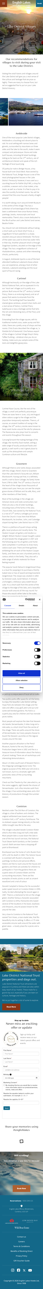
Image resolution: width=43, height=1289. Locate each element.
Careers (21, 1241)
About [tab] (35, 605)
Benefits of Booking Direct (22, 1251)
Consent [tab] (7, 605)
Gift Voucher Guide (22, 1261)
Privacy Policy (21, 1256)
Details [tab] (21, 605)
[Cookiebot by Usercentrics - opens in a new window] (26, 599)
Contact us (21, 1237)
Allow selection (21, 680)
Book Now (21, 1188)
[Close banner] (39, 599)
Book (39, 3)
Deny (21, 687)
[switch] (37, 650)
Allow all (21, 673)
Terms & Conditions (21, 1246)
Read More (11, 1007)
